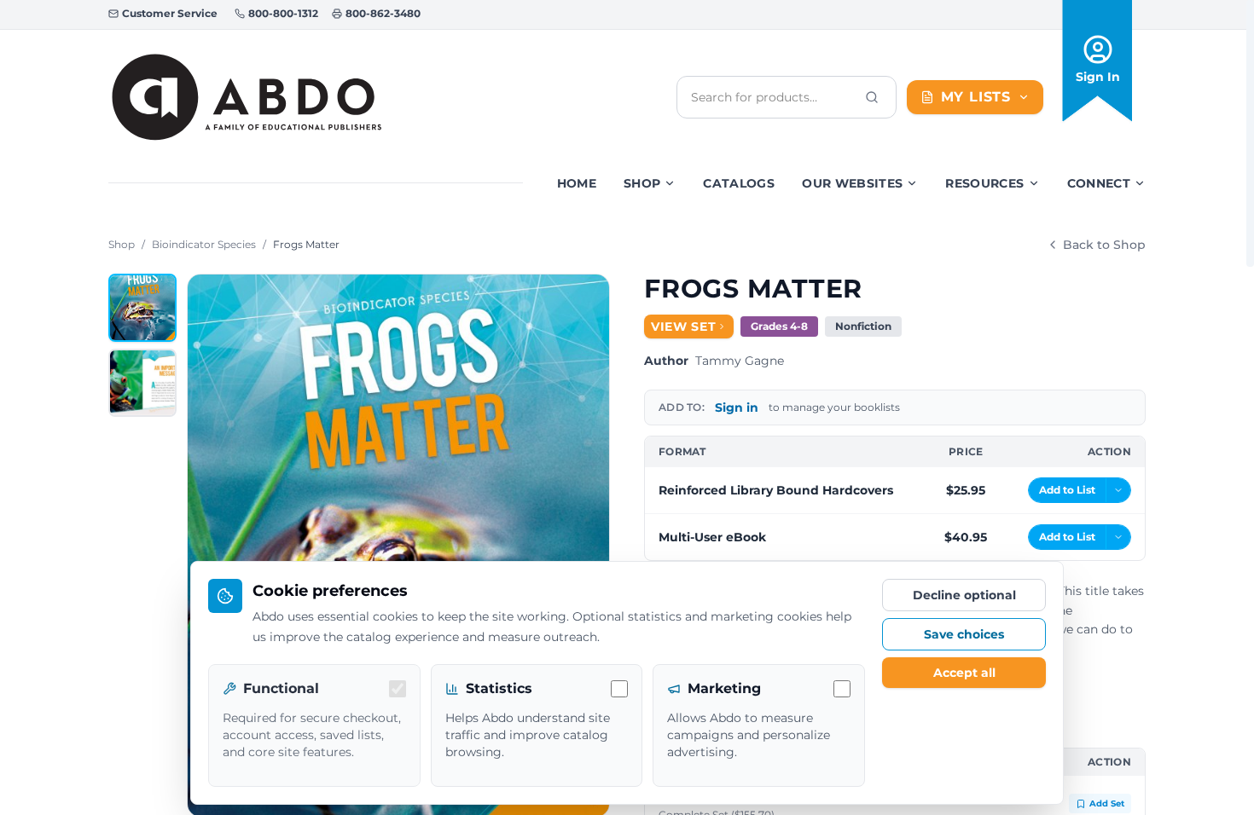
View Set (684, 326)
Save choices (964, 634)
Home (576, 183)
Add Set (1106, 803)
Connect (1098, 183)
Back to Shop (1104, 244)
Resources (984, 183)
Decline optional (964, 595)
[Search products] (872, 97)
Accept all (964, 672)
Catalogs (739, 183)
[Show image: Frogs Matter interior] (142, 383)
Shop (642, 183)
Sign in (736, 407)
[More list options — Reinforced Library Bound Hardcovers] (1118, 490)
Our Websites (852, 183)
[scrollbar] (1250, 133)
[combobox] (773, 97)
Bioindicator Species (204, 244)
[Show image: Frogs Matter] (142, 308)
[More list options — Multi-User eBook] (1118, 537)
